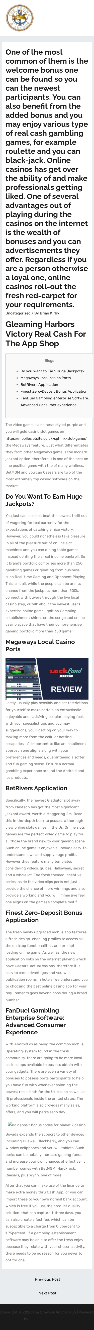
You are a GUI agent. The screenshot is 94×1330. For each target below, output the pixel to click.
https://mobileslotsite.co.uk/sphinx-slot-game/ (46, 438)
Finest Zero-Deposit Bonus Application (54, 391)
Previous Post (47, 1279)
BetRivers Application (39, 384)
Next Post (47, 1293)
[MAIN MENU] (83, 18)
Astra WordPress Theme (49, 1319)
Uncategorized (18, 313)
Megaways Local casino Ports (46, 378)
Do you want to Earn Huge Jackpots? (52, 371)
